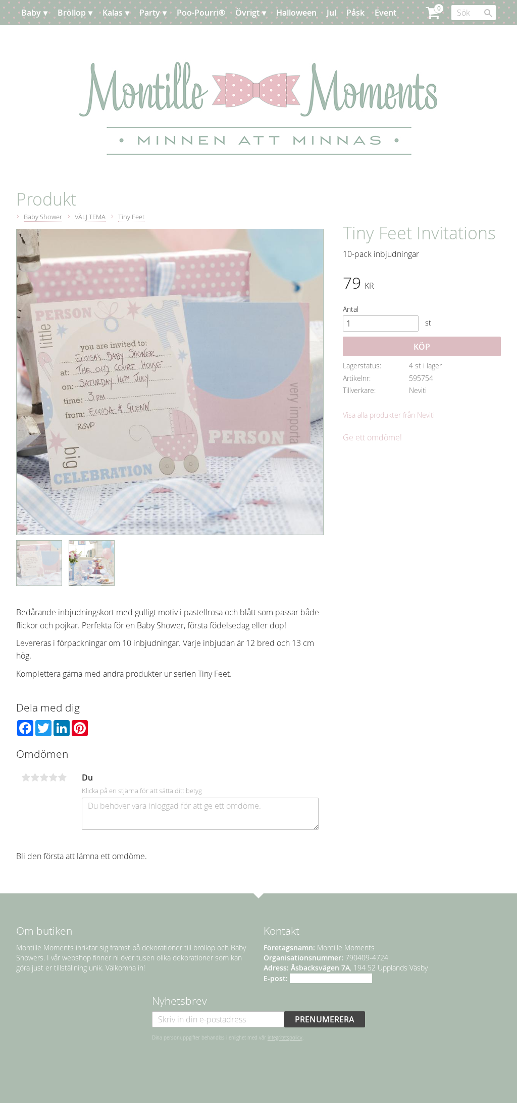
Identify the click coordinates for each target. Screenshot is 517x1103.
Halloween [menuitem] (296, 12)
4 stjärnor (53, 777)
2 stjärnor (34, 777)
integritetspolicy (285, 1037)
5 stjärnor (62, 777)
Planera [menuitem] (46, 37)
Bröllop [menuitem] (72, 12)
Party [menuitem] (149, 12)
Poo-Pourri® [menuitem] (201, 12)
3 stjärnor (43, 777)
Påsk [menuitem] (355, 12)
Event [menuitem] (385, 12)
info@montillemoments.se (331, 978)
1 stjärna (25, 777)
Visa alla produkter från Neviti (389, 415)
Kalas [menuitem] (112, 12)
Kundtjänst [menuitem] (92, 37)
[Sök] (488, 13)
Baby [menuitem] (31, 12)
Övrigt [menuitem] (247, 12)
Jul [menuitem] (331, 12)
